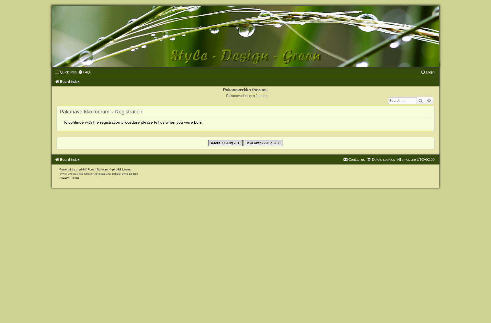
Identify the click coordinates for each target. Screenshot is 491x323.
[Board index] (245, 36)
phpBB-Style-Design (125, 173)
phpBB (80, 169)
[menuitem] (84, 72)
